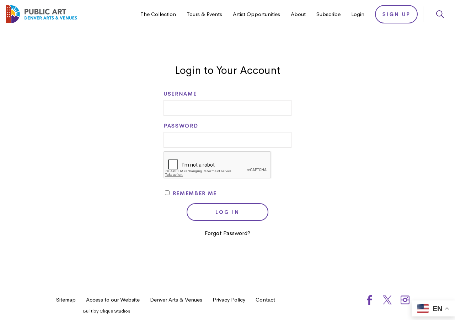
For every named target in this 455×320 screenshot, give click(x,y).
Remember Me (194, 193)
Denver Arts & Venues (176, 299)
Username (180, 94)
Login (357, 14)
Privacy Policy (229, 299)
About (298, 14)
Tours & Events (204, 14)
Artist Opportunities (256, 14)
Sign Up (396, 14)
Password (181, 126)
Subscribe (328, 14)
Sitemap (66, 299)
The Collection (158, 14)
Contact (265, 299)
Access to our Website (113, 299)
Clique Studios (115, 311)
